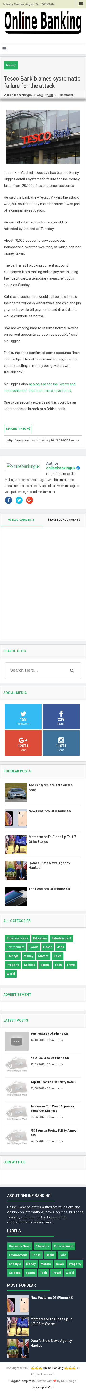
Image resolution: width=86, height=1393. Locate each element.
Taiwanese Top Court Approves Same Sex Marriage (52, 1108)
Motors (43, 956)
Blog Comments (23, 519)
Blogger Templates (22, 1381)
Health (47, 947)
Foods (33, 947)
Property (13, 965)
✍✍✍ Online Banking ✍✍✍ (53, 1368)
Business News (17, 938)
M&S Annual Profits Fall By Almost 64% (54, 1133)
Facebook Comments (65, 519)
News (57, 956)
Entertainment (61, 938)
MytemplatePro (43, 1387)
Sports (45, 965)
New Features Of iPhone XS (50, 811)
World (11, 974)
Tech (58, 965)
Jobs (60, 947)
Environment (15, 947)
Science (29, 965)
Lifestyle (13, 956)
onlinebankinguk (60, 468)
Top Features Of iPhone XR (49, 889)
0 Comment (65, 95)
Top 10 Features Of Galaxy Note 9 (53, 1082)
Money (11, 65)
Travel (71, 965)
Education (40, 938)
